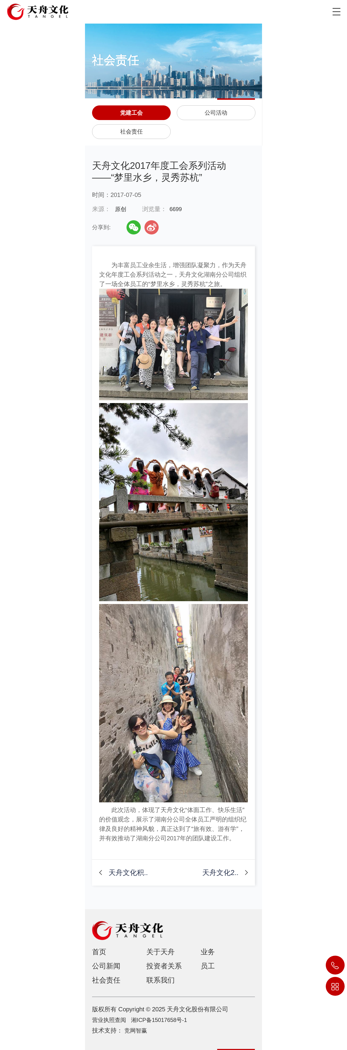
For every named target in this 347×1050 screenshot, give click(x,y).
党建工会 (131, 112)
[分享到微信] (134, 227)
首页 (99, 952)
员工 (208, 966)
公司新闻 (106, 966)
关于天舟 (160, 952)
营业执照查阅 (109, 1020)
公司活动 (216, 112)
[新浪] (151, 227)
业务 (208, 952)
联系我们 (160, 980)
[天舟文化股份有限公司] (34, 10)
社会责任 (131, 131)
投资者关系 (164, 966)
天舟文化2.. (220, 872)
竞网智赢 (135, 1030)
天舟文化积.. (128, 872)
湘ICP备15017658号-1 (159, 1020)
